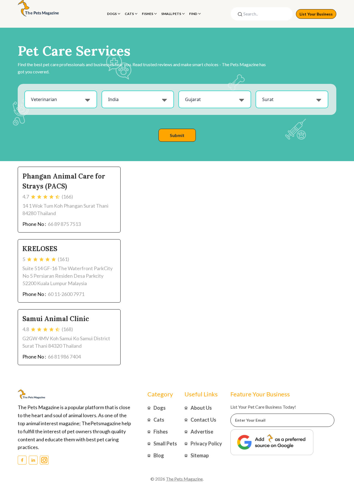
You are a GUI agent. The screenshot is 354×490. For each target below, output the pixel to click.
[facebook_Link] (22, 460)
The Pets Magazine (184, 478)
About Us (201, 408)
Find (193, 14)
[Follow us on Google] (271, 442)
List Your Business (316, 14)
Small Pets (171, 14)
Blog (158, 455)
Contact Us (203, 420)
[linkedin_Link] (33, 460)
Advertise (202, 432)
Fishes (147, 14)
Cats (129, 14)
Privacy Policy (206, 443)
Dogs (112, 14)
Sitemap (200, 455)
